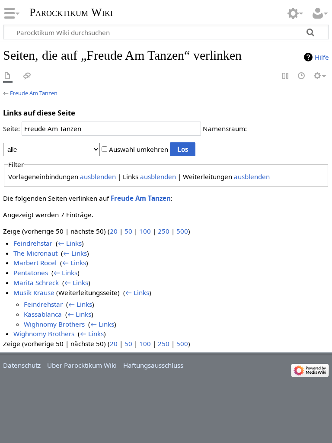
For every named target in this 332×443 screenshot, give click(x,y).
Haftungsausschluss (153, 365)
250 (163, 231)
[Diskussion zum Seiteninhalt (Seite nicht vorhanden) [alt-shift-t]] (27, 76)
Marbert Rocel (35, 262)
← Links (70, 243)
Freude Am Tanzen (33, 93)
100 (145, 231)
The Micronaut (35, 253)
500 (182, 231)
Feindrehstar (32, 243)
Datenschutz (22, 365)
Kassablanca (43, 314)
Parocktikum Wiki (71, 11)
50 (128, 231)
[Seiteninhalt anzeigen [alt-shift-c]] (8, 76)
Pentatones (30, 272)
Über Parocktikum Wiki (82, 365)
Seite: (11, 128)
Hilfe (322, 57)
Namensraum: (225, 128)
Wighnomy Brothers (54, 324)
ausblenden (98, 176)
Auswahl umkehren (138, 149)
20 (114, 231)
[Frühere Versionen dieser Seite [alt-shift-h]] (301, 76)
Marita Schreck (36, 282)
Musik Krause (33, 292)
